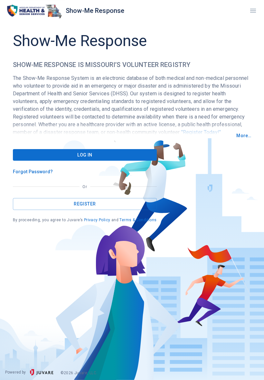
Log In (84, 154)
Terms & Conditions (137, 220)
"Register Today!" (201, 132)
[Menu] (253, 11)
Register (85, 203)
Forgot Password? (33, 171)
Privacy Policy (97, 220)
